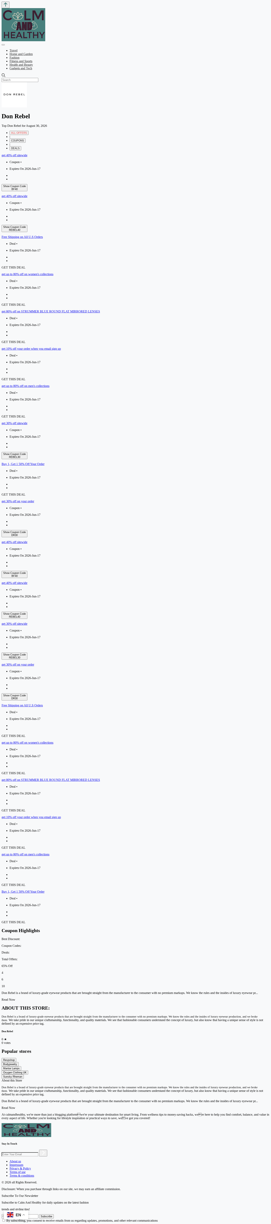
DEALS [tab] (15, 148)
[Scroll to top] (6, 5)
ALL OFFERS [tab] (19, 132)
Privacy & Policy (20, 1168)
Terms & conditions (22, 1175)
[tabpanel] (135, 345)
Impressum (16, 1165)
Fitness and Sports (21, 61)
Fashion (14, 57)
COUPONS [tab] (17, 140)
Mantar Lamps (11, 1068)
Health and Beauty (21, 64)
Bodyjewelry (10, 1064)
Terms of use (18, 1172)
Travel (13, 50)
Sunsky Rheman (12, 1076)
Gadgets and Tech (21, 68)
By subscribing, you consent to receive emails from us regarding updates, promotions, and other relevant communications (82, 1220)
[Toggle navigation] (3, 44)
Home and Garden (21, 54)
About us (15, 1161)
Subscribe (46, 1216)
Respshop (9, 1060)
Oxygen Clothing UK (15, 1072)
